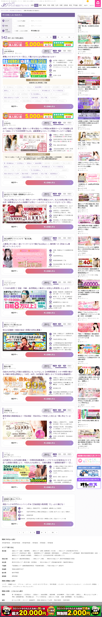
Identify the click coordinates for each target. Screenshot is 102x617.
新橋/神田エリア (39, 553)
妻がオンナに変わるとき (13, 325)
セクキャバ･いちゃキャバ (73, 584)
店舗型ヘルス (12, 584)
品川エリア (15, 553)
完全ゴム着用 (70, 594)
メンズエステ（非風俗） (90, 584)
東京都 (4, 551)
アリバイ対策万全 (41, 597)
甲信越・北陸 (77, 5)
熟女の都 (7, 366)
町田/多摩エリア (59, 555)
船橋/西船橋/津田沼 (28, 565)
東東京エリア (16, 555)
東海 (44, 5)
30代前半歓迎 (16, 543)
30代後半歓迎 (26, 543)
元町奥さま (8, 410)
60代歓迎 (50, 543)
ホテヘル (28, 584)
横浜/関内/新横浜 (25, 558)
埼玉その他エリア (45, 562)
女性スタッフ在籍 (54, 597)
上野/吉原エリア (67, 553)
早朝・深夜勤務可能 (18, 597)
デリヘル (20, 584)
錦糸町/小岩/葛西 (26, 555)
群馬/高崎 (15, 576)
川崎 (42, 558)
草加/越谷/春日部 (57, 562)
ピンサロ (61, 584)
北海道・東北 (68, 5)
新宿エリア (36, 551)
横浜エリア (15, 558)
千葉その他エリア (52, 565)
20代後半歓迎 (6, 543)
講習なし (79, 594)
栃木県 (4, 572)
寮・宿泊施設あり (17, 594)
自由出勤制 (44, 594)
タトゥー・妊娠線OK (29, 600)
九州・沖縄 (58, 5)
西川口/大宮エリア (17, 562)
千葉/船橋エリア (16, 565)
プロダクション (6, 586)
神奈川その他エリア (53, 558)
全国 (32, 5)
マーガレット (9, 455)
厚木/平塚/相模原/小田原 (67, 558)
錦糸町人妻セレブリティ (13, 499)
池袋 (21, 551)
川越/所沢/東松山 (68, 562)
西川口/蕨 (27, 562)
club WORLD (9, 51)
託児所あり (28, 594)
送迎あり (36, 594)
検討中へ (14, 106)
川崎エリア (36, 558)
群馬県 (4, 576)
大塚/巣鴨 (26, 551)
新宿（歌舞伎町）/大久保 (48, 551)
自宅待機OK (60, 594)
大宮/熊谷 (33, 562)
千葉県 (4, 566)
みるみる (7, 123)
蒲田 (29, 553)
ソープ (4, 584)
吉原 (96, 553)
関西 (40, 5)
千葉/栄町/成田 (39, 565)
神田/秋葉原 (55, 553)
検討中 (86, 3)
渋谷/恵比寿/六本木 (72, 551)
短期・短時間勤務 (66, 597)
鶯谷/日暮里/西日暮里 (87, 553)
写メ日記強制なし (79, 597)
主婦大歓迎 (66, 600)
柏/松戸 (61, 565)
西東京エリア (38, 555)
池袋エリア (15, 551)
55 (69, 37)
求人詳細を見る (49, 106)
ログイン (92, 5)
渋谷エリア (62, 551)
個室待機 (52, 594)
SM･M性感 (53, 584)
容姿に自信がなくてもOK (44, 600)
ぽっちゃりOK (16, 600)
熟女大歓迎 (57, 600)
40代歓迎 (35, 543)
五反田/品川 (23, 553)
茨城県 (4, 569)
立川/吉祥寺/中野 (48, 555)
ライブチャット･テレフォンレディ (23, 586)
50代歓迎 (42, 543)
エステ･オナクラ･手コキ (40, 584)
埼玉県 (4, 562)
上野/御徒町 (76, 553)
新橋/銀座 (47, 553)
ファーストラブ (9, 283)
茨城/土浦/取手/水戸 (18, 569)
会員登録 (98, 5)
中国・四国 (50, 5)
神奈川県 (5, 559)
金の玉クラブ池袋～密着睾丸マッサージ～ (19, 194)
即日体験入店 (30, 597)
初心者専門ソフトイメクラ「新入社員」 (18, 239)
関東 (36, 5)
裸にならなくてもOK (90, 594)
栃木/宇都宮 (15, 572)
